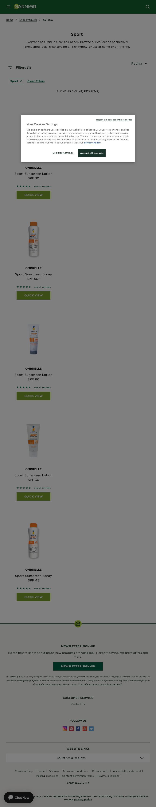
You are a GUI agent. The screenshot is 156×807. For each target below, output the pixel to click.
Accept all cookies (91, 152)
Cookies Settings (63, 152)
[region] (78, 139)
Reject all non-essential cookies (114, 119)
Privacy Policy (92, 142)
